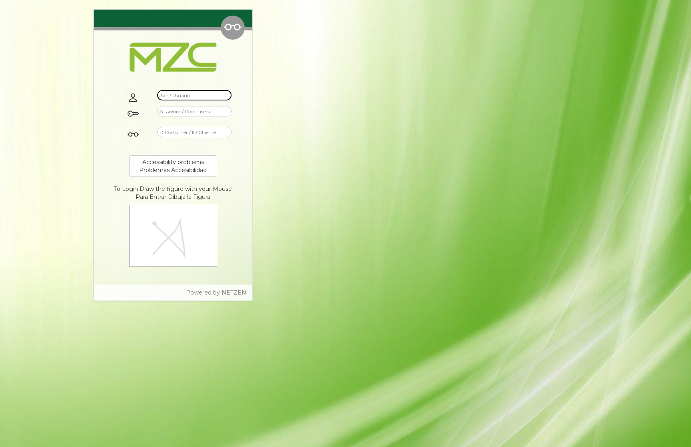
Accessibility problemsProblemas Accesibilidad (173, 166)
